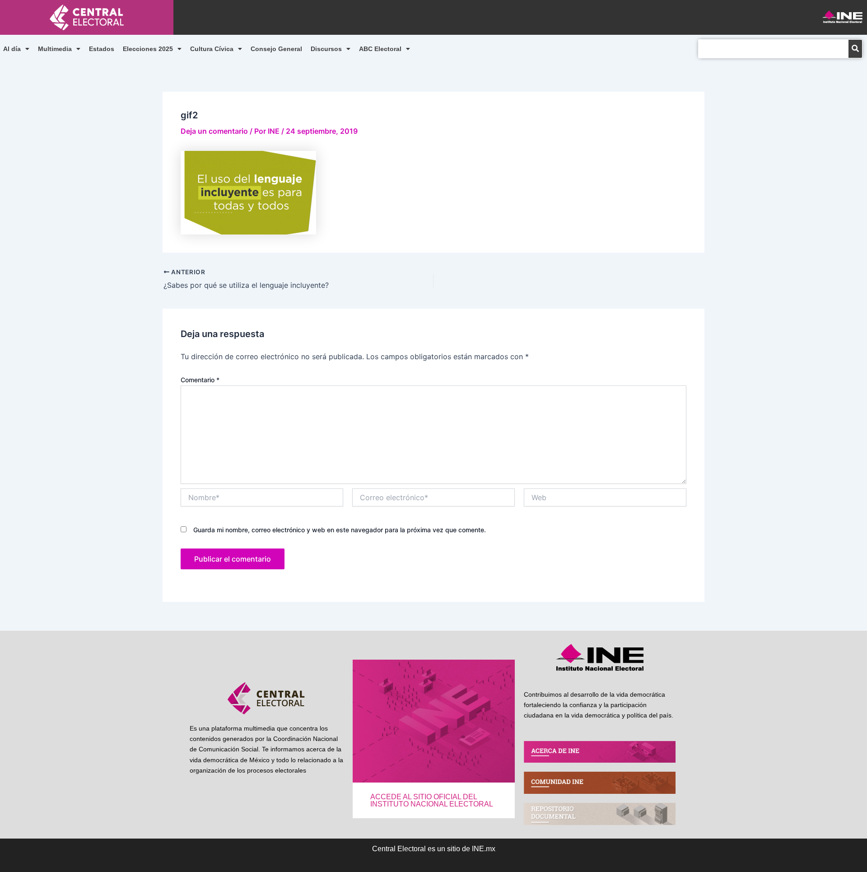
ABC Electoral (380, 48)
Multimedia (55, 48)
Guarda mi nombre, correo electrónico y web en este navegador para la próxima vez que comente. (339, 530)
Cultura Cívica (211, 48)
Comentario (200, 380)
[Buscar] (855, 49)
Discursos (326, 48)
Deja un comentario (214, 131)
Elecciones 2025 (148, 48)
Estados (101, 48)
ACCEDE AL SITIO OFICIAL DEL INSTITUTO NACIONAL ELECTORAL (431, 800)
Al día (12, 48)
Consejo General (276, 48)
